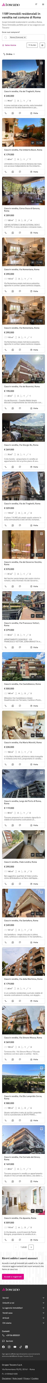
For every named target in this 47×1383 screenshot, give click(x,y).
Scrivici (9, 1341)
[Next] (42, 74)
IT (36, 4)
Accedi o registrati (13, 1276)
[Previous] (4, 74)
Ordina (9, 54)
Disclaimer (6, 1378)
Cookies (34, 1378)
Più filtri (33, 45)
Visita (35, 113)
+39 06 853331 (13, 1335)
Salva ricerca (10, 45)
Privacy (27, 1378)
